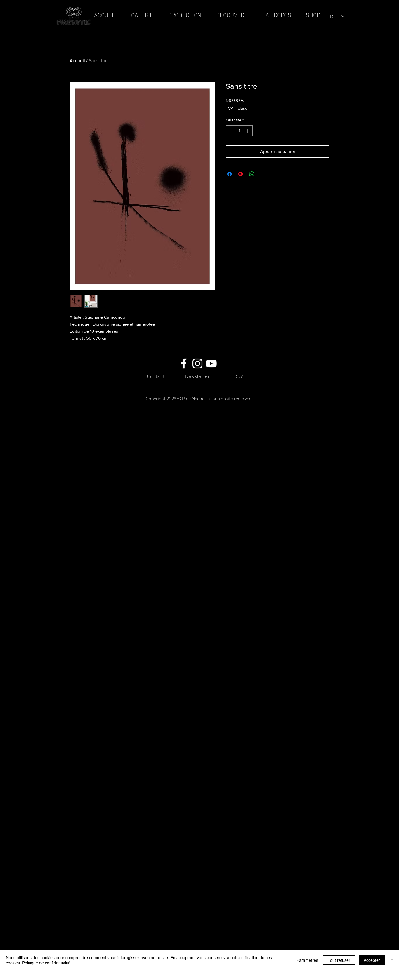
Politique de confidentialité (46, 963)
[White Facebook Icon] (183, 363)
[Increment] (248, 131)
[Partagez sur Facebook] (229, 174)
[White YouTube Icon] (211, 363)
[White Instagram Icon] (197, 363)
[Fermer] (391, 960)
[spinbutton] (239, 131)
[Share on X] (262, 174)
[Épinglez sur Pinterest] (240, 174)
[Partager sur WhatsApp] (251, 174)
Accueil (77, 60)
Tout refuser (339, 960)
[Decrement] (230, 131)
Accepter (372, 960)
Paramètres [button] (307, 960)
